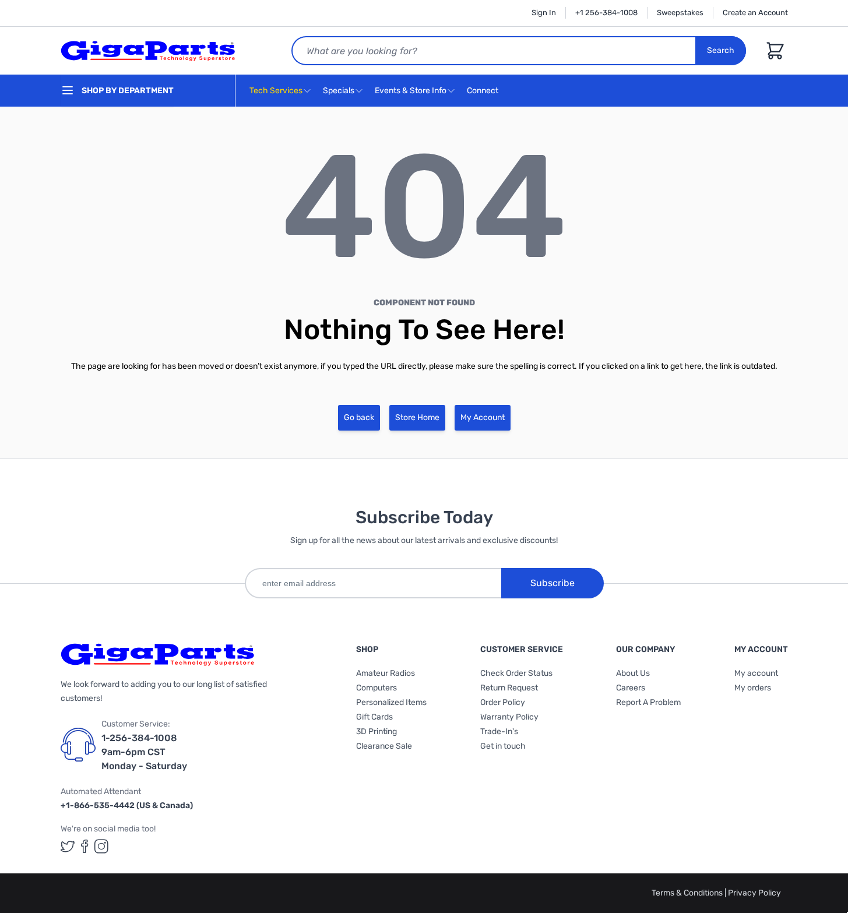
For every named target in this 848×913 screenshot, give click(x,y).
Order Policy (502, 702)
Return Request (509, 688)
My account (756, 673)
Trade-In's (499, 731)
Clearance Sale (384, 746)
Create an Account (755, 12)
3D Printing (376, 731)
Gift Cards (374, 717)
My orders (752, 688)
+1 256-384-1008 (606, 12)
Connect (483, 91)
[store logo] (148, 50)
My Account (482, 417)
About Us (633, 673)
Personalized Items (391, 702)
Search (720, 50)
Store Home (417, 417)
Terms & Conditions (688, 893)
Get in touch (503, 746)
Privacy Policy (754, 893)
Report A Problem (648, 702)
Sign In (544, 12)
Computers (376, 688)
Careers (630, 688)
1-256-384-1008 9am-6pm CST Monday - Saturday (144, 751)
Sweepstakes (680, 12)
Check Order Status (516, 673)
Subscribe (552, 582)
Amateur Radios (385, 673)
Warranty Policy (509, 717)
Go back (359, 417)
